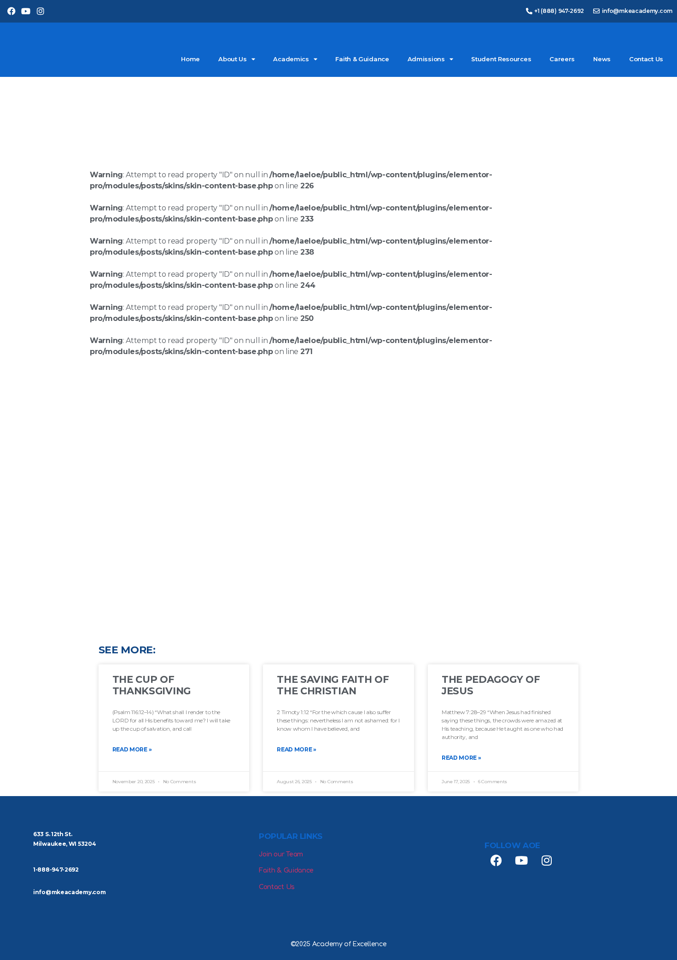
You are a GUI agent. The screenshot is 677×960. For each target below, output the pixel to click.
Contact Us (646, 59)
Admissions (426, 59)
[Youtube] (26, 11)
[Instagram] (40, 11)
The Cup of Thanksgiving (151, 685)
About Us (232, 59)
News (602, 59)
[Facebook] (11, 11)
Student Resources (501, 59)
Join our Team (281, 854)
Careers (562, 59)
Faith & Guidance (362, 59)
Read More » (132, 749)
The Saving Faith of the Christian (333, 685)
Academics (291, 59)
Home (190, 59)
